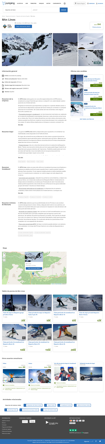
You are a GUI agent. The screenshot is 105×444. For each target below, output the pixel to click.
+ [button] (4, 254)
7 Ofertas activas (96, 27)
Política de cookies (6, 433)
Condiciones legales (6, 429)
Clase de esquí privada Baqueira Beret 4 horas (89, 313)
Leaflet (52, 283)
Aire (27, 3)
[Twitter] (100, 441)
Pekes (4, 363)
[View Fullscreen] (4, 260)
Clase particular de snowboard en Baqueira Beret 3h (38, 343)
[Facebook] (96, 441)
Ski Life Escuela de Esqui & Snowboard (65, 363)
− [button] (4, 256)
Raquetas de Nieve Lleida (34, 405)
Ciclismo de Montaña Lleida (25, 235)
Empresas (91, 3)
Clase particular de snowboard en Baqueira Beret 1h (93, 108)
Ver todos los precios (87, 119)
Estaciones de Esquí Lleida (30, 410)
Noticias (4, 422)
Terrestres (33, 3)
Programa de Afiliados (7, 427)
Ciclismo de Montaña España (26, 232)
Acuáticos (20, 3)
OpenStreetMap (58, 283)
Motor (48, 3)
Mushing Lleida (12, 410)
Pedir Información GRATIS (23, 26)
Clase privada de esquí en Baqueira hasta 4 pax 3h (39, 313)
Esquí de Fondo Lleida (50, 410)
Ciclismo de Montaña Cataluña (42, 232)
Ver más (95, 85)
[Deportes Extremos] (8, 3)
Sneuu (30, 363)
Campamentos (56, 3)
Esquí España (22, 161)
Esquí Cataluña (31, 161)
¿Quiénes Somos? (6, 420)
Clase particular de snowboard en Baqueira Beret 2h (13, 343)
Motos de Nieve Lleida (84, 405)
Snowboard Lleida (66, 405)
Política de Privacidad (7, 431)
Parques (41, 3)
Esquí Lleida (40, 161)
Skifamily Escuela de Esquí (87, 363)
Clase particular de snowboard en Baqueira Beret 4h (64, 343)
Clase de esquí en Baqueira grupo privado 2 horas (13, 313)
